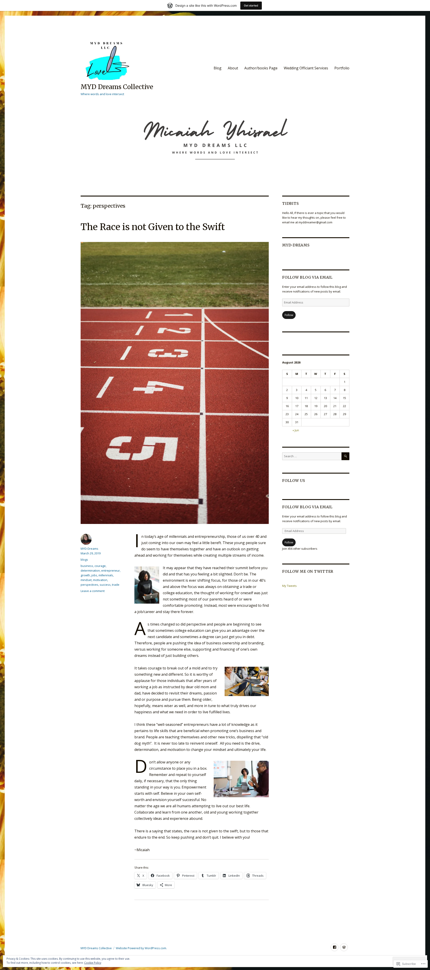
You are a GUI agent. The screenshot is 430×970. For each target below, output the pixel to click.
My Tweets (289, 586)
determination (90, 570)
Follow (289, 315)
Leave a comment (93, 591)
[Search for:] (312, 456)
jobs (94, 575)
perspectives (89, 585)
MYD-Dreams (89, 549)
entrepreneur (110, 570)
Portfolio (341, 68)
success (105, 585)
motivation (100, 580)
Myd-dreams (296, 245)
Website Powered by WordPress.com (141, 948)
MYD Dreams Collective (117, 87)
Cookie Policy (92, 963)
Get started (251, 5)
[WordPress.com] (344, 947)
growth (85, 575)
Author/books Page (260, 68)
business (87, 566)
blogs (84, 560)
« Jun (295, 430)
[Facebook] (334, 947)
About (233, 68)
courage (100, 566)
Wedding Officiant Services (306, 68)
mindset (86, 580)
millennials (106, 575)
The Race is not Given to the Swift (153, 227)
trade (115, 585)
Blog (217, 68)
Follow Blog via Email (307, 277)
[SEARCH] (345, 456)
